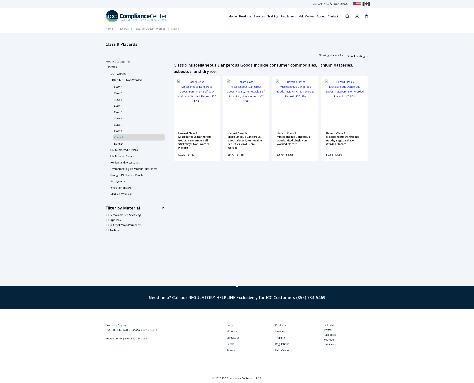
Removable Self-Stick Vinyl (125, 215)
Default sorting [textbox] (356, 56)
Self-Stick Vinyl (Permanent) (126, 225)
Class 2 (118, 93)
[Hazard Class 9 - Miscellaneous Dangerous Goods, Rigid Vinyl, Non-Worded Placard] (295, 102)
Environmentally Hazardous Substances (134, 169)
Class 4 (118, 106)
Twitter (328, 330)
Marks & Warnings (121, 194)
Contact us (232, 337)
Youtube (329, 339)
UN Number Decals (122, 156)
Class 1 (118, 87)
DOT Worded (118, 73)
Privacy (230, 350)
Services (280, 331)
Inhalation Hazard (120, 187)
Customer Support (117, 325)
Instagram (330, 344)
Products (280, 325)
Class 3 (118, 99)
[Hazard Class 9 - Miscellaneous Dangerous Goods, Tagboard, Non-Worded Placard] (344, 102)
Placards (112, 67)
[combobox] (357, 56)
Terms (230, 344)
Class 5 (118, 112)
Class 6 (118, 118)
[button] (188, 156)
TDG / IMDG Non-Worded (126, 80)
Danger (118, 143)
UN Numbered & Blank (124, 150)
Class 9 (118, 137)
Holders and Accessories (125, 162)
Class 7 (118, 124)
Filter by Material (123, 208)
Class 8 (118, 131)
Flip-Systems (118, 181)
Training (280, 337)
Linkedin (329, 325)
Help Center (282, 350)
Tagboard (115, 230)
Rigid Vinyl (115, 220)
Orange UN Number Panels (126, 175)
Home (230, 325)
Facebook (330, 334)
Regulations (282, 344)
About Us (232, 331)
